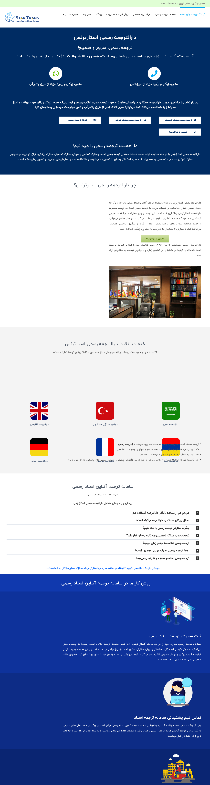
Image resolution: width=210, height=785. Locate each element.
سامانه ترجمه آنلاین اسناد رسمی (129, 725)
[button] (64, 14)
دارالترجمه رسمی (127, 444)
